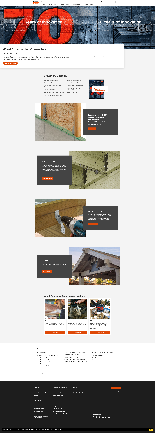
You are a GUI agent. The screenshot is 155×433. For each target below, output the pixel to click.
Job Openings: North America (59, 392)
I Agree (150, 429)
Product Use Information (39, 408)
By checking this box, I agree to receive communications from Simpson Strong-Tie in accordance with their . (107, 391)
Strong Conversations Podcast (60, 413)
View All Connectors (10, 63)
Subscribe (116, 387)
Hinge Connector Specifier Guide (44, 371)
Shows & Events (37, 400)
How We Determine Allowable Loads (44, 375)
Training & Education (76, 4)
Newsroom (36, 397)
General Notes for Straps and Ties (44, 361)
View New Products (47, 178)
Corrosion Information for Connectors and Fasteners (75, 359)
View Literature (101, 332)
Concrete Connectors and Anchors (52, 86)
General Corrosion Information (71, 357)
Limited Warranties (54, 426)
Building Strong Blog (57, 408)
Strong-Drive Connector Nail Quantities (45, 373)
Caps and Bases (49, 83)
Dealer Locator (111, 1)
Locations (36, 395)
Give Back (75, 387)
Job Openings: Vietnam (58, 395)
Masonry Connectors (74, 80)
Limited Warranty (96, 357)
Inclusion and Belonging (58, 390)
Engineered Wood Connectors (54, 92)
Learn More (92, 128)
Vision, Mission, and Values (39, 390)
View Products (93, 224)
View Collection (46, 271)
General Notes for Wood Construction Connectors (47, 355)
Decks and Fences (50, 89)
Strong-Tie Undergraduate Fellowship (81, 392)
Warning (94, 359)
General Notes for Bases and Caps (44, 363)
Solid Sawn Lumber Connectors (73, 89)
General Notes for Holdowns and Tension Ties (46, 357)
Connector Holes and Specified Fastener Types (47, 365)
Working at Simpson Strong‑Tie (60, 387)
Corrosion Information (38, 411)
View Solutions (78, 332)
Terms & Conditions (64, 426)
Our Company (37, 387)
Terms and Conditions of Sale (98, 355)
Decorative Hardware (51, 80)
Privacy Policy (37, 426)
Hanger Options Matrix (41, 369)
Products (43, 4)
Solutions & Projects (53, 4)
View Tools (55, 332)
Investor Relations (37, 402)
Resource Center (65, 4)
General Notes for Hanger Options (44, 359)
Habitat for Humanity (77, 390)
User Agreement (45, 426)
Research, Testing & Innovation (40, 392)
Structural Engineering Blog (59, 411)
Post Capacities (40, 367)
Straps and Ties (72, 92)
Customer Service (89, 4)
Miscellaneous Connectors (76, 83)
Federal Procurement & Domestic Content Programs (41, 417)
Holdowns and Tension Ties (53, 95)
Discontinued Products (39, 413)
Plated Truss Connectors (75, 85)
